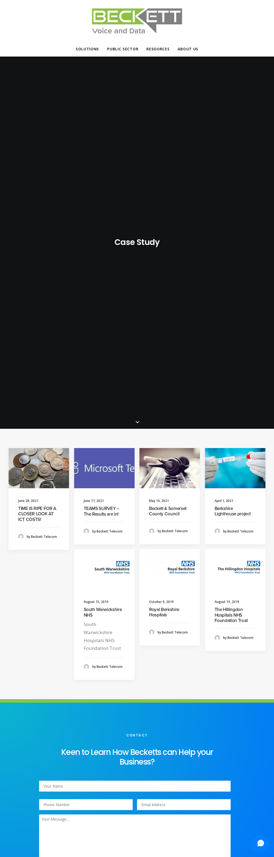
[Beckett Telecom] (137, 21)
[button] (39, 468)
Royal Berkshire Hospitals (164, 612)
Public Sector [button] (122, 48)
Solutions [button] (87, 48)
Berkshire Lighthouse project (233, 511)
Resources (157, 48)
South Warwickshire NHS (103, 612)
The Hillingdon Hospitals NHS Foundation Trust (231, 615)
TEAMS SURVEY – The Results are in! (101, 511)
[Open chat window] (261, 844)
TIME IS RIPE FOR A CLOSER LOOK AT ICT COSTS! (37, 514)
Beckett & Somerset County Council (168, 511)
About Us (188, 48)
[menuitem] (89, 49)
